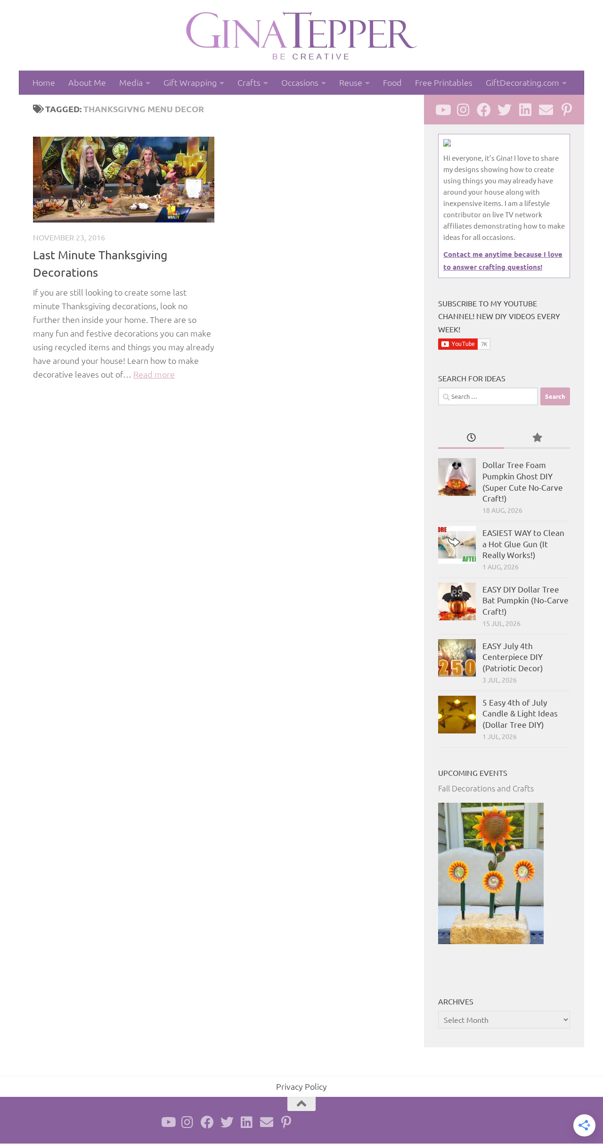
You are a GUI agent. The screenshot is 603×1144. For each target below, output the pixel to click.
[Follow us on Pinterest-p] (567, 110)
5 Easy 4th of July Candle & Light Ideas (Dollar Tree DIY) (520, 713)
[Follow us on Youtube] (442, 110)
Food (392, 82)
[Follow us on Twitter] (504, 110)
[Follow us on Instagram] (463, 110)
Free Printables (444, 82)
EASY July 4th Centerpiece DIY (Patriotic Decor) (512, 657)
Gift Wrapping (190, 82)
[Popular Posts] (537, 438)
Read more (154, 374)
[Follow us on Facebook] (484, 110)
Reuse (350, 82)
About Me (87, 82)
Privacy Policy (301, 1086)
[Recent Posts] (471, 438)
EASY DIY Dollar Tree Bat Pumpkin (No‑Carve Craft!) (525, 600)
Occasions (299, 82)
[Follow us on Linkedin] (525, 110)
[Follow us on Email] (546, 110)
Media (131, 82)
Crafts (249, 82)
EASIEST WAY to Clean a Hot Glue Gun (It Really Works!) (523, 543)
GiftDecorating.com (522, 82)
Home (44, 82)
